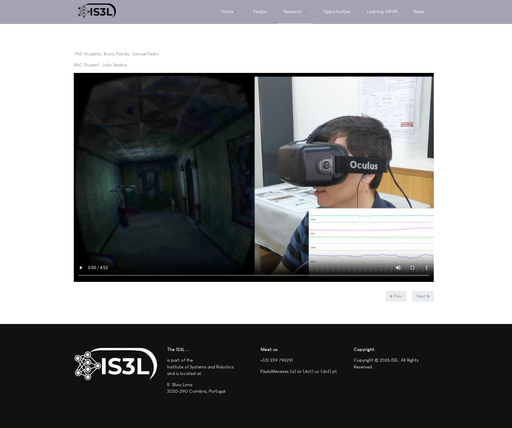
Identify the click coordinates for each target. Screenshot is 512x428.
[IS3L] (97, 12)
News (419, 11)
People (260, 11)
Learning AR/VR (382, 11)
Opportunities (337, 11)
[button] (295, 12)
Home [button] (227, 11)
